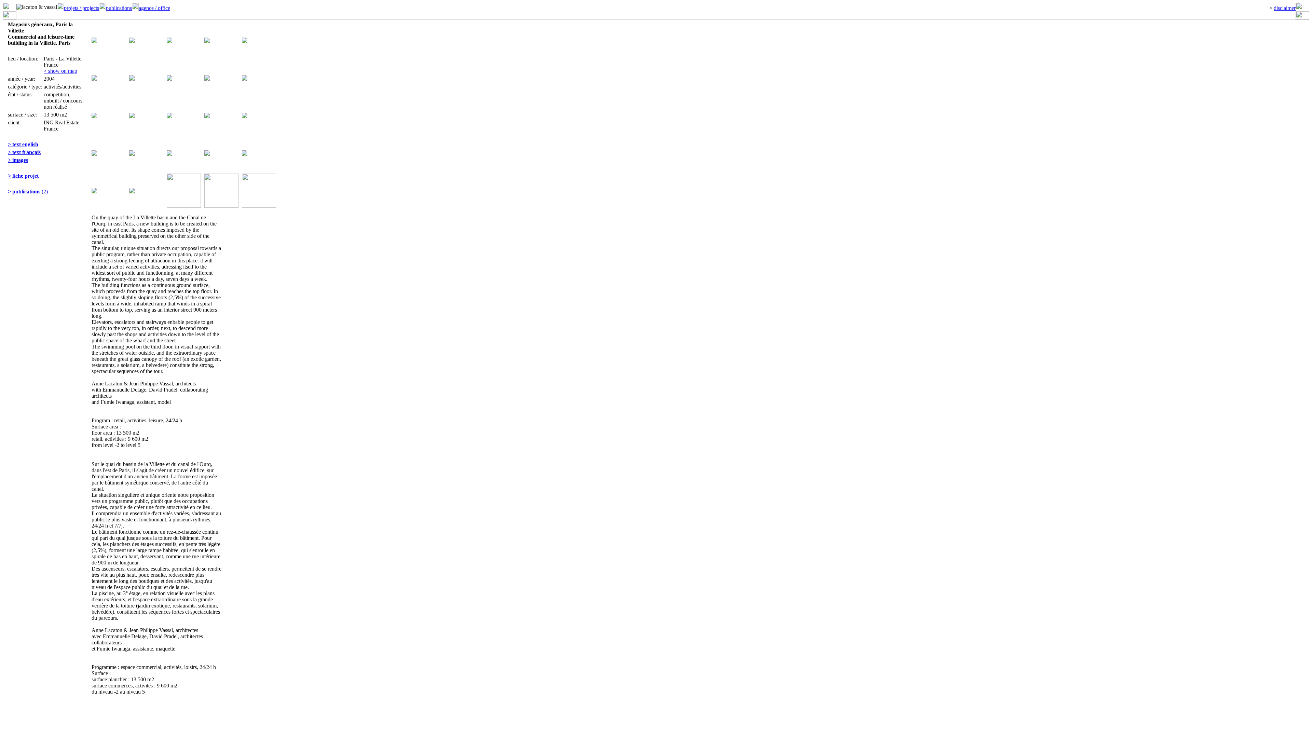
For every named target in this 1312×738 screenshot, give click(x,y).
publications (119, 8)
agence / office (154, 8)
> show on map (60, 71)
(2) (28, 191)
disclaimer (1285, 8)
